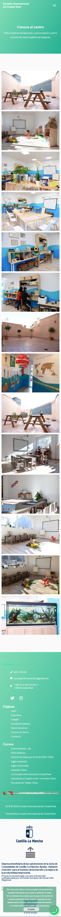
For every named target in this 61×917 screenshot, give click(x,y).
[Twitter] (12, 698)
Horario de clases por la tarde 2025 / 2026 (32, 757)
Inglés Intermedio (20, 765)
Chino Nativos (18, 752)
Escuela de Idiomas (20, 723)
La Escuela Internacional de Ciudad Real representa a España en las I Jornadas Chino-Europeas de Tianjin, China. (34, 778)
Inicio (13, 711)
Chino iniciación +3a (21, 748)
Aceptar (31, 909)
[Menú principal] (54, 5)
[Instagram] (21, 698)
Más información (42, 905)
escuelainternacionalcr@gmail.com (31, 678)
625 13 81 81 (20, 672)
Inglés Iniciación (19, 761)
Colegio (15, 719)
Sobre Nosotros (19, 728)
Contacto (9, 664)
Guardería (16, 715)
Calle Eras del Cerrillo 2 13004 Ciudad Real (26, 686)
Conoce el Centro (20, 732)
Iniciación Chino (19, 770)
